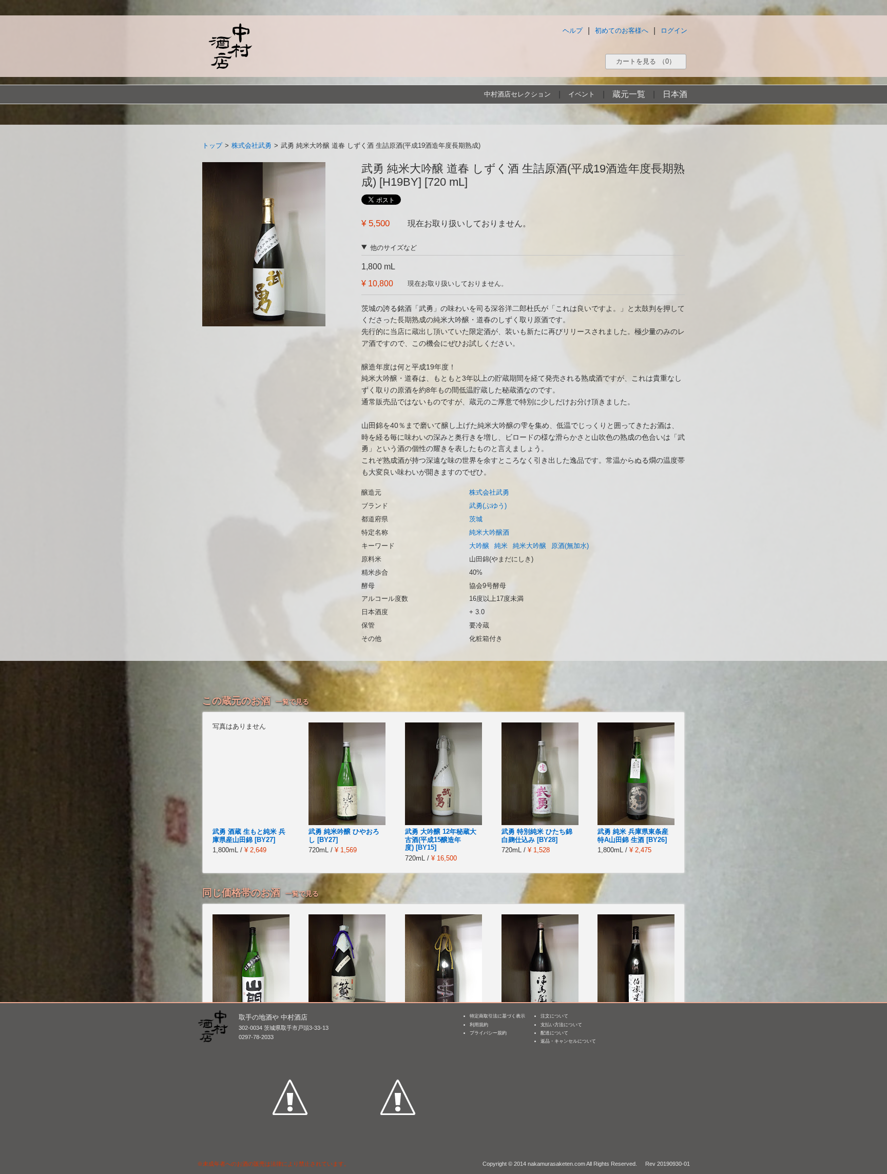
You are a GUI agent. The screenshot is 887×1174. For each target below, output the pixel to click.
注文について (554, 1016)
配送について (554, 1032)
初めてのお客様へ (621, 30)
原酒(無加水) (570, 546)
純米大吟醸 (529, 546)
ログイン (674, 30)
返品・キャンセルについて (568, 1041)
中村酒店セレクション (517, 94)
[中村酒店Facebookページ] (290, 1050)
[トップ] (230, 46)
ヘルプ (573, 30)
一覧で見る (292, 702)
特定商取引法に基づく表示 (497, 1016)
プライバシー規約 (488, 1032)
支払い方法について (561, 1024)
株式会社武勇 (252, 145)
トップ (212, 145)
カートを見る (646, 61)
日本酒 (675, 94)
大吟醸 (479, 546)
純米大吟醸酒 (489, 532)
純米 (501, 546)
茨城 (476, 519)
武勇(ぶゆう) (488, 506)
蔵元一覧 (628, 94)
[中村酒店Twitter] (397, 1050)
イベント (581, 94)
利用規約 (479, 1024)
